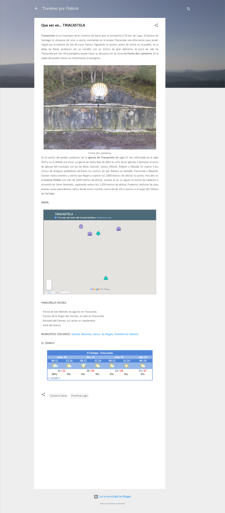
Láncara (75, 334)
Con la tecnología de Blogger (114, 496)
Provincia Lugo (79, 395)
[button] (156, 26)
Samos (96, 334)
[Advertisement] (179, 70)
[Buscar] (189, 9)
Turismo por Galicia (60, 8)
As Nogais (107, 334)
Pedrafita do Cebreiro (126, 334)
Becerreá (86, 334)
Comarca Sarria (58, 395)
